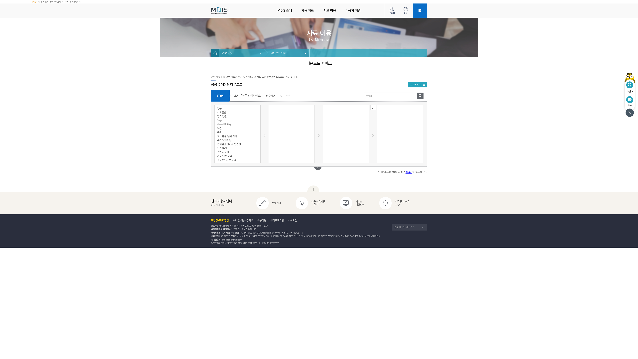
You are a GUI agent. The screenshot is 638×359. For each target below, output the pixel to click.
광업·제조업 (223, 152)
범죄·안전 (222, 116)
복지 (219, 132)
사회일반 (221, 112)
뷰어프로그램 (277, 220)
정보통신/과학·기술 (226, 160)
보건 (219, 128)
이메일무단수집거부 (243, 220)
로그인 (409, 171)
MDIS (227, 10)
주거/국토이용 (224, 140)
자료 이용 (227, 53)
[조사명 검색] (420, 96)
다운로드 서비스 (279, 53)
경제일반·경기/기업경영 (229, 144)
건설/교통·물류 (224, 156)
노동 (219, 120)
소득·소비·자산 (224, 124)
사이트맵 (292, 220)
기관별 (286, 95)
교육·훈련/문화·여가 (227, 136)
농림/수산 (222, 148)
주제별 (271, 95)
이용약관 (261, 220)
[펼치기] (318, 168)
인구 (219, 108)
